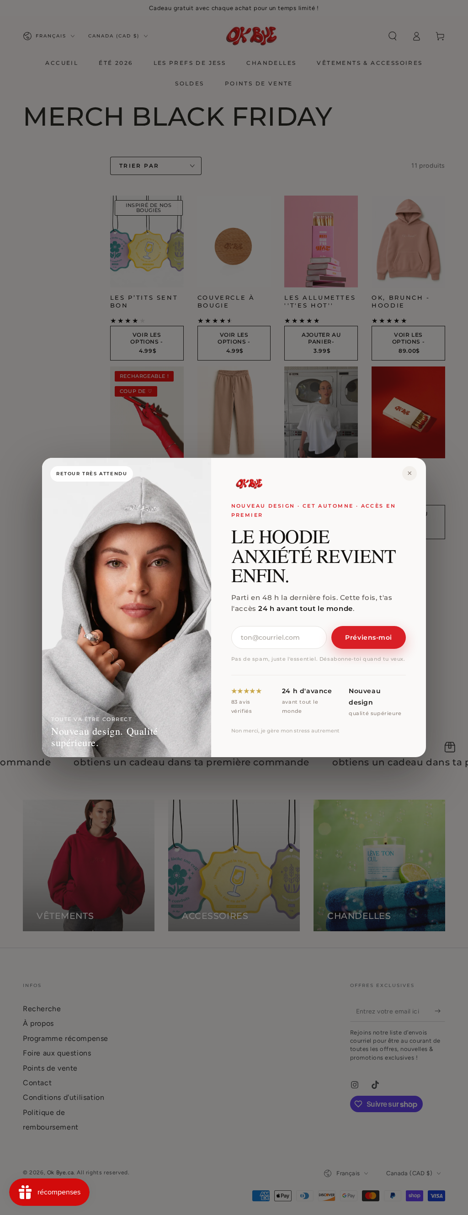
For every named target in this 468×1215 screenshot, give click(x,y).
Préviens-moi (368, 637)
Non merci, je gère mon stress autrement (285, 730)
